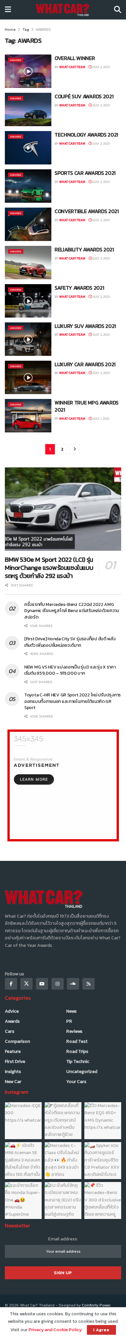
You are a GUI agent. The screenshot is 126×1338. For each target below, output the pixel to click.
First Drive (15, 1061)
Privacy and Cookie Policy (55, 1329)
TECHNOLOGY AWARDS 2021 (86, 135)
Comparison (17, 1041)
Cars (9, 1031)
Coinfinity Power (96, 1305)
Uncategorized (81, 1071)
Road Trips (77, 1051)
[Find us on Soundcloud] (73, 984)
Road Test (77, 1041)
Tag (25, 29)
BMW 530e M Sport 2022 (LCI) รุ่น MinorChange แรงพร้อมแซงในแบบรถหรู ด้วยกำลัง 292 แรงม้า (49, 568)
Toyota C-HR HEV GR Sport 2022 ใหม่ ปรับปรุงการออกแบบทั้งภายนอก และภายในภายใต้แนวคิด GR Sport (72, 701)
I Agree (101, 1330)
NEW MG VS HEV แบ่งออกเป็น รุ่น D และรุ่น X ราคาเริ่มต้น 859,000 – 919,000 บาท (70, 670)
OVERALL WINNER (75, 58)
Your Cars (76, 1081)
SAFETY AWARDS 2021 (79, 288)
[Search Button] (117, 9)
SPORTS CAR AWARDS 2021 (85, 173)
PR (69, 1021)
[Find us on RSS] (88, 984)
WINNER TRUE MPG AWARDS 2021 (87, 406)
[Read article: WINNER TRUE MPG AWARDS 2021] (28, 415)
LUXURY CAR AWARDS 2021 (85, 364)
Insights (13, 1071)
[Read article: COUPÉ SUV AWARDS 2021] (28, 109)
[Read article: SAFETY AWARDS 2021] (28, 301)
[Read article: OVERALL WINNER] (28, 71)
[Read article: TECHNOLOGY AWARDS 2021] (28, 147)
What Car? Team (72, 67)
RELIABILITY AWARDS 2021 (84, 249)
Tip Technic (77, 1061)
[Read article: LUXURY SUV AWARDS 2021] (28, 339)
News (71, 1011)
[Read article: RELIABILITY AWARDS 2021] (28, 262)
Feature (13, 1051)
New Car (13, 1081)
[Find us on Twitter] (26, 984)
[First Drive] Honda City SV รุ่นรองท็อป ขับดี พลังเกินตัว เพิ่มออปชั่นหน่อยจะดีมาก (70, 642)
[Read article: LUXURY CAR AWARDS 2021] (28, 377)
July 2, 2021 (101, 67)
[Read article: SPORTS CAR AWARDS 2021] (28, 186)
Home (10, 29)
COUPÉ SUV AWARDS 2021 (84, 96)
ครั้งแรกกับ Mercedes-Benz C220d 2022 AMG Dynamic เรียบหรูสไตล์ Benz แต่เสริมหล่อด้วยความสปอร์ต (71, 611)
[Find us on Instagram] (57, 984)
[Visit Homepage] (62, 9)
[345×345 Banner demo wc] (63, 785)
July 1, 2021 (101, 418)
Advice (12, 1011)
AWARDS (43, 29)
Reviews (74, 1031)
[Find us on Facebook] (11, 984)
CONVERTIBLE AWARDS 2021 (87, 211)
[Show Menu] (8, 9)
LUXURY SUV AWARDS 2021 (85, 326)
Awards (15, 60)
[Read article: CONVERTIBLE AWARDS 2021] (28, 224)
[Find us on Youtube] (42, 984)
